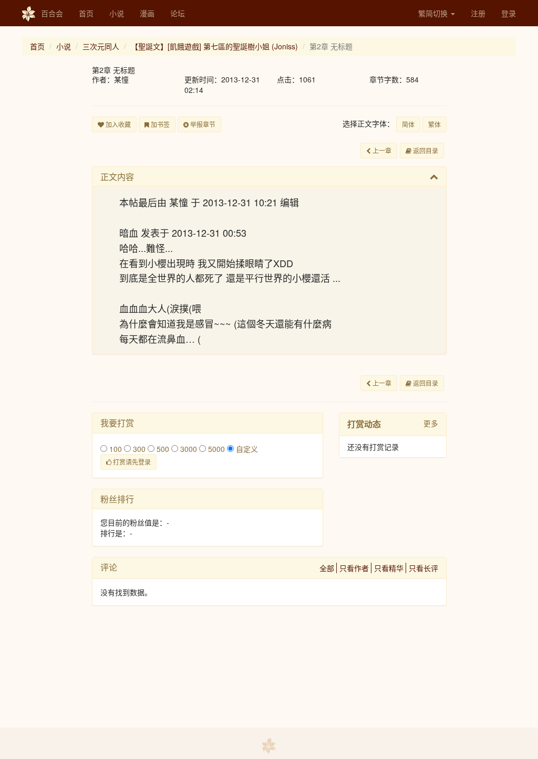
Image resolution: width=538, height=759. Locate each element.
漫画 (147, 13)
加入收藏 (117, 124)
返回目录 (424, 150)
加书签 (159, 124)
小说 (116, 13)
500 (161, 449)
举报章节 (202, 124)
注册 (478, 13)
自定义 (246, 449)
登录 (508, 13)
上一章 (381, 150)
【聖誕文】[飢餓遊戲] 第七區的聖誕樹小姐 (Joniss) (214, 46)
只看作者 (354, 568)
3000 (187, 449)
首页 (86, 13)
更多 (430, 423)
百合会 (52, 13)
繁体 (434, 124)
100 (114, 449)
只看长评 (423, 568)
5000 (215, 449)
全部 (326, 568)
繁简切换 (434, 13)
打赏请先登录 (131, 461)
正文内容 (117, 177)
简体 (408, 124)
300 (138, 449)
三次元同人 (100, 46)
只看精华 (389, 568)
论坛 (177, 13)
